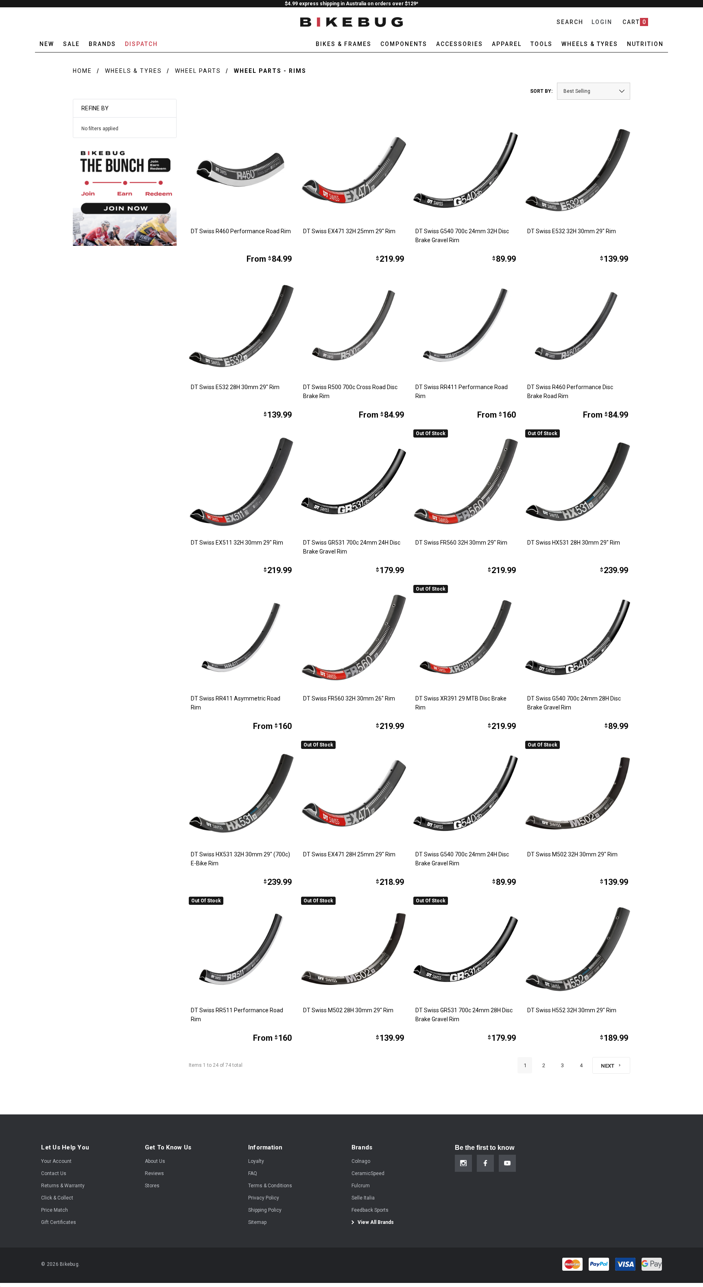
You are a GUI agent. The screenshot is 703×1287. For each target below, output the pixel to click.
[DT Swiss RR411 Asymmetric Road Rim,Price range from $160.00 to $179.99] (241, 637)
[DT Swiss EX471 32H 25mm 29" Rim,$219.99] (353, 170)
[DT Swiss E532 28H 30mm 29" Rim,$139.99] (241, 326)
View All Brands (375, 1222)
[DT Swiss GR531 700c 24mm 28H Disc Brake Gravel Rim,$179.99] (465, 949)
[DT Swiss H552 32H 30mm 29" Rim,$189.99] (577, 949)
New (46, 44)
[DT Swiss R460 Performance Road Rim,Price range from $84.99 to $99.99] (241, 170)
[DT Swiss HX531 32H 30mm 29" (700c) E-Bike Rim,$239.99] (241, 793)
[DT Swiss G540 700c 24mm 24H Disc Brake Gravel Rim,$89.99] (465, 793)
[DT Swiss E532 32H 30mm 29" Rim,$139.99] (577, 170)
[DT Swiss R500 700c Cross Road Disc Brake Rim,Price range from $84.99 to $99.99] (353, 326)
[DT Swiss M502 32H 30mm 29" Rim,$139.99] (577, 793)
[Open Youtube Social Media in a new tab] (507, 1163)
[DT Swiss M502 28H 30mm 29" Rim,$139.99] (353, 949)
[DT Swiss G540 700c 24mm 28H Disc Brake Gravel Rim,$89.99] (577, 637)
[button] (125, 194)
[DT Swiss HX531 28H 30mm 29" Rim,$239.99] (577, 481)
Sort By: (541, 91)
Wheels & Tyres (133, 71)
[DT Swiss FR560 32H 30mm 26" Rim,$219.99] (353, 637)
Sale (71, 44)
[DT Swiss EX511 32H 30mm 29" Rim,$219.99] (241, 481)
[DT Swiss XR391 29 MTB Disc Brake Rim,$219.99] (465, 637)
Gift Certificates (58, 1222)
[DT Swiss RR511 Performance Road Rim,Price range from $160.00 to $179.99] (241, 949)
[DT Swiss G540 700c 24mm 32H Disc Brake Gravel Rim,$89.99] (465, 170)
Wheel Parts (198, 71)
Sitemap (257, 1222)
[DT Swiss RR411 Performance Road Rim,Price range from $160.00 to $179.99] (465, 326)
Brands (102, 44)
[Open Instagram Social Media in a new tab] (463, 1163)
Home (82, 71)
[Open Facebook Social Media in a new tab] (485, 1163)
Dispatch (141, 44)
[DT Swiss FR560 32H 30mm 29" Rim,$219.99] (465, 481)
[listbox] (593, 91)
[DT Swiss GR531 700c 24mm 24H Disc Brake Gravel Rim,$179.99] (353, 481)
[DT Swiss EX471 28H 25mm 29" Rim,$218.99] (353, 793)
